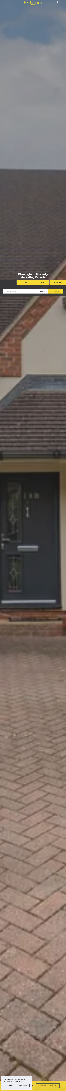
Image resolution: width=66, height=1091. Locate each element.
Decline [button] (10, 1085)
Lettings (24, 282)
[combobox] (22, 291)
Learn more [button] (18, 1081)
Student (41, 282)
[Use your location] (4, 291)
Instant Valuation (48, 1086)
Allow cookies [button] (23, 1085)
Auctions (58, 282)
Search (56, 291)
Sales (8, 282)
